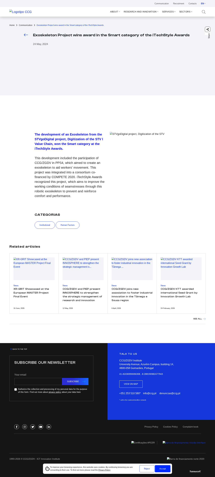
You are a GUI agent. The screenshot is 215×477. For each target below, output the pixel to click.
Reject (147, 469)
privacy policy (55, 392)
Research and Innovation (140, 11)
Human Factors (68, 225)
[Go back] (26, 34)
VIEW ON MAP (131, 384)
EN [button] (202, 3)
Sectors (184, 11)
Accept (162, 469)
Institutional (45, 225)
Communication (162, 3)
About (114, 11)
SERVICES (168, 11)
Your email (20, 374)
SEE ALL (197, 319)
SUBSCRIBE (73, 381)
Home (12, 25)
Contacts (193, 3)
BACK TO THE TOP (20, 349)
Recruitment (178, 3)
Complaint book (190, 426)
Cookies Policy (170, 426)
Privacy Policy (104, 470)
